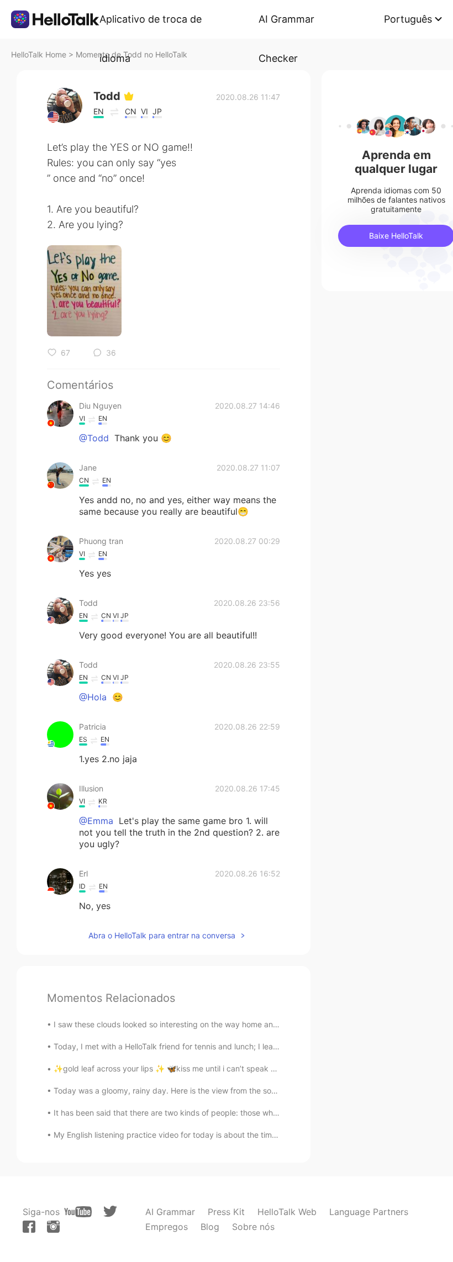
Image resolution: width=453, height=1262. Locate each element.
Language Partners (368, 1211)
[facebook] (29, 1227)
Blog (210, 1226)
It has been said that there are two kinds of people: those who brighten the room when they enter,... (233, 1112)
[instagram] (53, 1227)
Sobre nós (253, 1226)
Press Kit (226, 1211)
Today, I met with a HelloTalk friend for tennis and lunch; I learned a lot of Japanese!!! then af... (224, 1046)
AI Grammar (170, 1211)
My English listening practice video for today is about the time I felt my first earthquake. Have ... (226, 1134)
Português (408, 19)
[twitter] (110, 1211)
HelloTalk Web (287, 1211)
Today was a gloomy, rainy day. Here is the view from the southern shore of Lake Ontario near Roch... (237, 1090)
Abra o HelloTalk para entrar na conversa (161, 935)
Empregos (166, 1226)
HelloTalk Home (38, 54)
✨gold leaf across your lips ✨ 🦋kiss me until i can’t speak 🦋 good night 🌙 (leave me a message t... (239, 1068)
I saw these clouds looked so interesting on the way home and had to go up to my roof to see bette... (236, 1024)
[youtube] (78, 1211)
